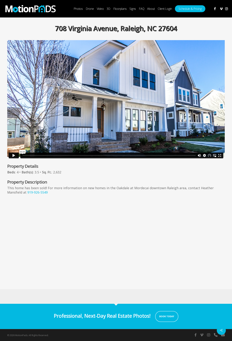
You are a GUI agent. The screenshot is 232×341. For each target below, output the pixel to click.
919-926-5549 (37, 192)
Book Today (166, 316)
